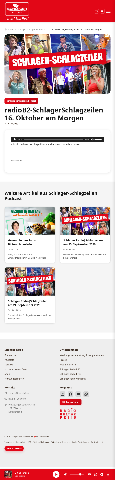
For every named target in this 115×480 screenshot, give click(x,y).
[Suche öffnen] (102, 11)
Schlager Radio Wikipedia (73, 378)
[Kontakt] (89, 474)
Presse (63, 359)
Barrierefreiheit (72, 402)
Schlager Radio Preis (70, 373)
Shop (7, 373)
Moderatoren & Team (15, 369)
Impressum (8, 442)
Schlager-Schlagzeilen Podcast (32, 29)
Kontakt (8, 364)
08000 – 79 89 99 (17, 398)
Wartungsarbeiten (14, 378)
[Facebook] (70, 394)
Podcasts (9, 359)
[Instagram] (62, 394)
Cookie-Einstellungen (80, 442)
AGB (29, 442)
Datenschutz (21, 442)
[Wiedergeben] (14, 139)
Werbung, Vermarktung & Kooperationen (82, 355)
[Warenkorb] (96, 11)
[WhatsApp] (86, 394)
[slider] (98, 139)
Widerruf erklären (14, 448)
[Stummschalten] (92, 139)
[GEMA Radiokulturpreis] (68, 413)
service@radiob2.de (18, 393)
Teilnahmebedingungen (60, 442)
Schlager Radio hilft (70, 369)
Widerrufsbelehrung (41, 442)
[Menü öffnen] (108, 11)
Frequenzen (10, 355)
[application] (57, 139)
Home (10, 29)
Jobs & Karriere (68, 364)
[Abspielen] (56, 474)
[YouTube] (78, 394)
